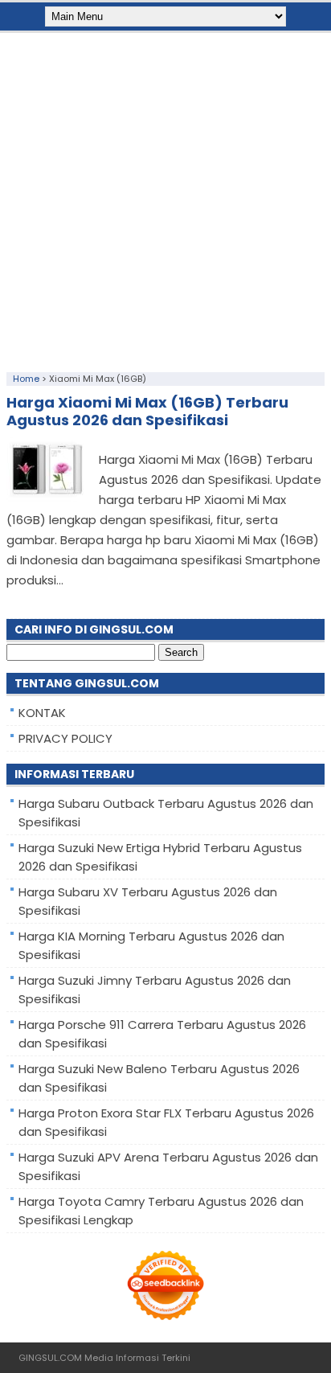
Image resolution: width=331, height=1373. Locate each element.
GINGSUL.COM (50, 1357)
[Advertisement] (165, 198)
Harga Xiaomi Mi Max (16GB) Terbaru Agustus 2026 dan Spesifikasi (147, 411)
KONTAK (42, 712)
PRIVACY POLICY (65, 738)
